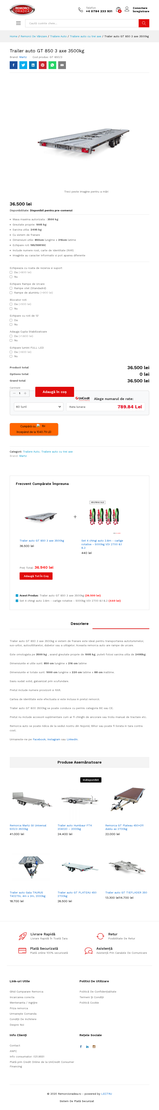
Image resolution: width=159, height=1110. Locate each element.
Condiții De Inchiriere (23, 1019)
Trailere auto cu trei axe (57, 451)
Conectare (140, 8)
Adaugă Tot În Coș (36, 576)
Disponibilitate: (19, 210)
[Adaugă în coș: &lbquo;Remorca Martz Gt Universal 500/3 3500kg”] (31, 819)
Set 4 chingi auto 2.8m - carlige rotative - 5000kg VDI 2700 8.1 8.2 (102, 544)
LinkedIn (72, 739)
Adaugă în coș (55, 392)
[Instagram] (94, 1047)
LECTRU (106, 1093)
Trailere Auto (31, 451)
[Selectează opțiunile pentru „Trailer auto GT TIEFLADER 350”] (127, 886)
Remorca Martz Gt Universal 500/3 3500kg (28, 827)
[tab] (79, 625)
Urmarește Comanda (23, 1013)
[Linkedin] (87, 1047)
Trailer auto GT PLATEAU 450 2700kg (77, 894)
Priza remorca (19, 1008)
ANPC (13, 1051)
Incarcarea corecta (22, 997)
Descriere (80, 623)
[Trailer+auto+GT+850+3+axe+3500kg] (23, 65)
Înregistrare (141, 11)
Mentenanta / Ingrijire (23, 1002)
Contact (15, 1045)
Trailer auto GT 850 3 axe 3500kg (42, 540)
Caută (144, 23)
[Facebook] (81, 1047)
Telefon (91, 7)
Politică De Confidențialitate (98, 991)
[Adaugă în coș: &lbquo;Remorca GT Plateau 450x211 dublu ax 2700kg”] (127, 819)
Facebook (39, 739)
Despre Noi (17, 1024)
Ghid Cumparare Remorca (26, 991)
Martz (23, 57)
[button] (31, 886)
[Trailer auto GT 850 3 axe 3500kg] (13, 65)
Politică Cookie (89, 1002)
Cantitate (15, 388)
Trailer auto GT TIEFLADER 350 (126, 892)
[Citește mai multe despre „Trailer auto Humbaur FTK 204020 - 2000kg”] (79, 819)
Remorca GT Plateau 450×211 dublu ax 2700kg (124, 827)
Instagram (53, 739)
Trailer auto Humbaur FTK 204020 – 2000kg (75, 827)
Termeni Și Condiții (92, 997)
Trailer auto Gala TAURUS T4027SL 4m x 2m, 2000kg (27, 894)
